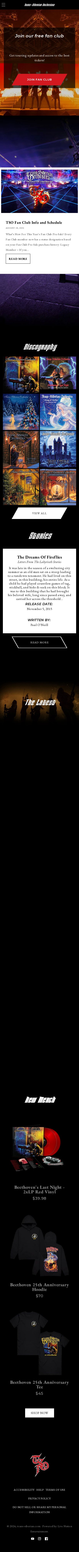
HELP (40, 1489)
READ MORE (39, 642)
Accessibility (24, 1489)
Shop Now (39, 1413)
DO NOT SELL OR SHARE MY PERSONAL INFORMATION (39, 1509)
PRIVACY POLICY (39, 1498)
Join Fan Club (39, 79)
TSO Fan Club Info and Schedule (34, 222)
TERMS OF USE (55, 1489)
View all (39, 513)
